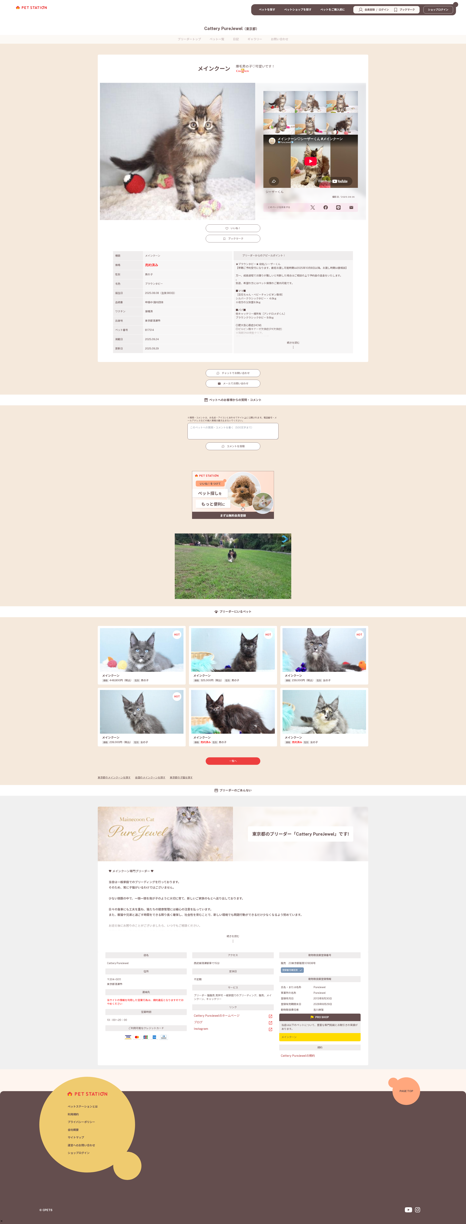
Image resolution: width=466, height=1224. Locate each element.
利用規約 (73, 1114)
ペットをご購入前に (332, 9)
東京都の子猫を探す (181, 777)
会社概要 (73, 1129)
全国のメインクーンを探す (150, 777)
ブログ (198, 1022)
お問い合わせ (279, 39)
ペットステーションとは (83, 1106)
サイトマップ (76, 1137)
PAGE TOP (406, 1091)
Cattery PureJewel (231, 28)
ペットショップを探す (297, 9)
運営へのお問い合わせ (81, 1145)
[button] (1, 1221)
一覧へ (233, 761)
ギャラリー (255, 39)
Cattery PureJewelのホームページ (217, 1015)
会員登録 (370, 9)
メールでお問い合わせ (235, 383)
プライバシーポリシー (81, 1122)
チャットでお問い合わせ (236, 373)
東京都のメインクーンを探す (114, 777)
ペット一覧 (217, 39)
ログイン (384, 9)
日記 (236, 39)
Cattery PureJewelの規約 (298, 1055)
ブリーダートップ (189, 39)
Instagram (201, 1029)
